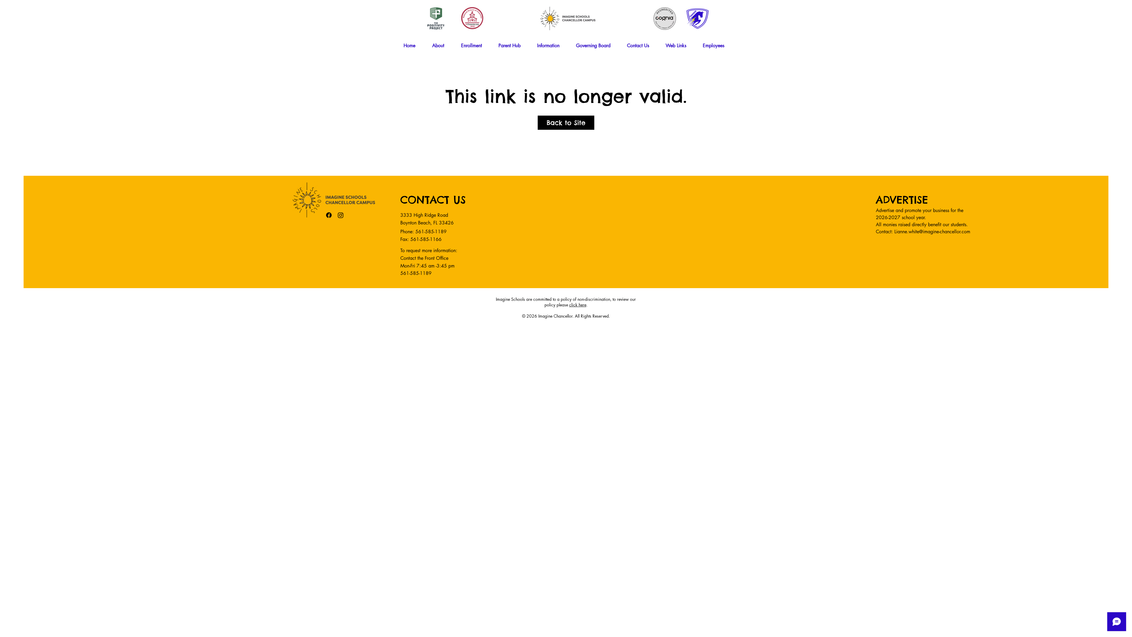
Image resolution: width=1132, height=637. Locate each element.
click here (577, 305)
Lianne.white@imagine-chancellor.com (932, 232)
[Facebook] (329, 215)
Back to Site (566, 123)
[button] (442, 45)
